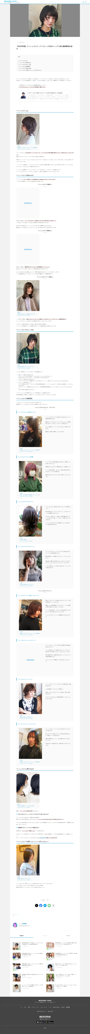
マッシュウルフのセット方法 (25, 64)
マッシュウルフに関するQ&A (25, 68)
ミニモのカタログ (42, 837)
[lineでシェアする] (49, 905)
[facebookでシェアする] (40, 905)
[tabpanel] (45, 967)
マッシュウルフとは (23, 60)
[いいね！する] (47, 900)
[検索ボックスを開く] (83, 2)
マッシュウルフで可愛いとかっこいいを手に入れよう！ (30, 70)
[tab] (21, 936)
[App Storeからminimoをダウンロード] (40, 1022)
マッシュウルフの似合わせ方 (25, 62)
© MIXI (45, 1028)
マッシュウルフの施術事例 (24, 66)
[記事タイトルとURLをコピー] (53, 905)
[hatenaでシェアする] (45, 905)
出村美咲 (24, 923)
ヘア (17, 42)
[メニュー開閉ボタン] (86, 2)
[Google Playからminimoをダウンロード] (49, 1022)
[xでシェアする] (36, 905)
